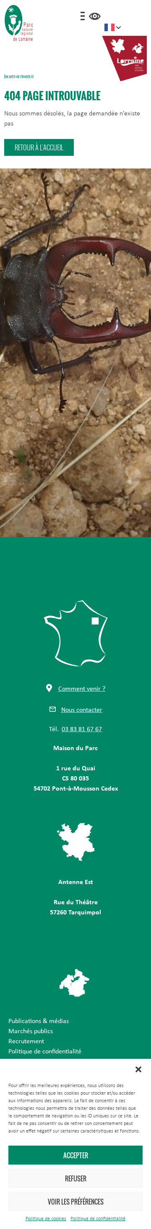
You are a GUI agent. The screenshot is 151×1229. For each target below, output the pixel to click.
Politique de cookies (46, 1218)
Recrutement (26, 1041)
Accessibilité (95, 16)
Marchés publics (30, 1031)
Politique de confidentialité (97, 1218)
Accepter (75, 1155)
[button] (138, 1069)
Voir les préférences (76, 1201)
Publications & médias (38, 1021)
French (113, 27)
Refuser (75, 1178)
